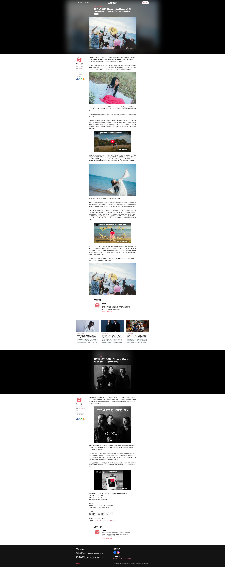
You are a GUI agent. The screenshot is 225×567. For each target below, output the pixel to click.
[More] (83, 79)
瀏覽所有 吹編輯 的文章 (107, 311)
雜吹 (88, 2)
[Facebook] (77, 79)
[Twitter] (79, 79)
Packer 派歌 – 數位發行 (126, 558)
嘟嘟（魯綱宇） (79, 74)
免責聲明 (78, 563)
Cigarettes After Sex (80, 414)
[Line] (81, 79)
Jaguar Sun (79, 76)
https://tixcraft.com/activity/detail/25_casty (104, 520)
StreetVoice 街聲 (116, 558)
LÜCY (80, 71)
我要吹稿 (145, 2)
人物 (78, 2)
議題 (81, 2)
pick (77, 71)
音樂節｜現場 (82, 408)
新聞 (85, 2)
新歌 (81, 68)
